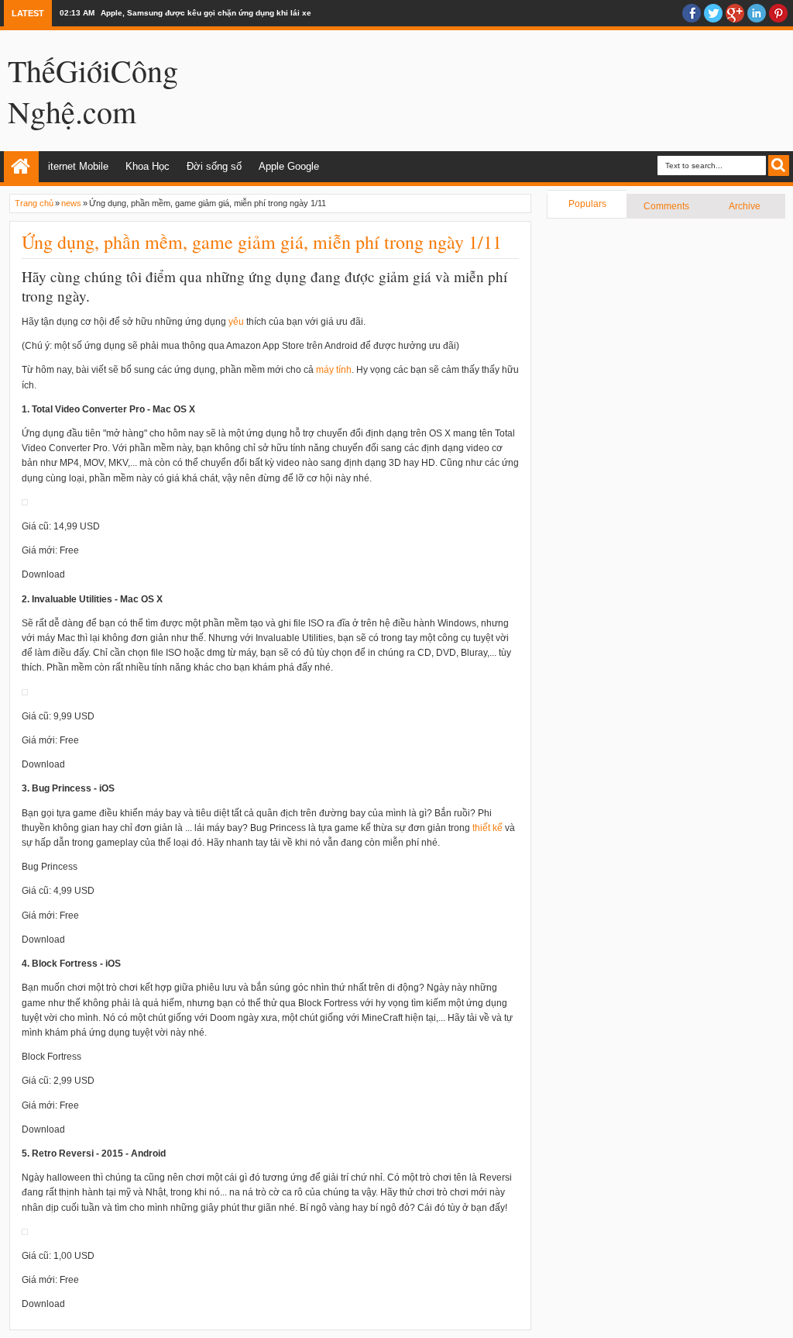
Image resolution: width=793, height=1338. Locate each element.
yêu (236, 321)
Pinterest (778, 13)
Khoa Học (147, 166)
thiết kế (487, 827)
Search (778, 165)
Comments (666, 206)
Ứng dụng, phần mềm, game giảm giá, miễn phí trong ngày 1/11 (262, 241)
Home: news (21, 166)
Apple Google (289, 166)
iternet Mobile (78, 166)
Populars (587, 203)
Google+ (735, 13)
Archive (744, 206)
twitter (713, 13)
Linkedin (756, 13)
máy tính (334, 369)
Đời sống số (214, 166)
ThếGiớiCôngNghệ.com (93, 91)
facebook (691, 13)
